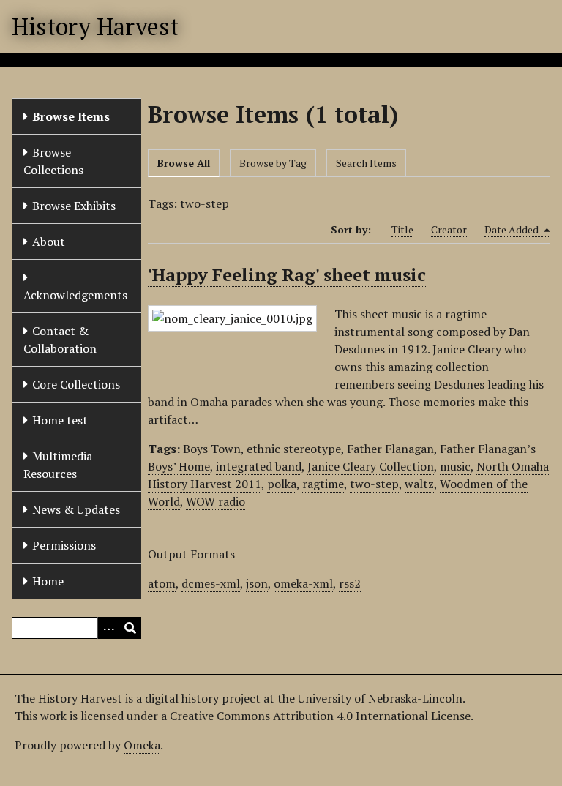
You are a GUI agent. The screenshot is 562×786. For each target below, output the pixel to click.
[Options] (108, 628)
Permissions (64, 545)
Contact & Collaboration (60, 339)
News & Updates (76, 509)
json (257, 583)
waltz (419, 484)
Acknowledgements (75, 295)
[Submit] (130, 628)
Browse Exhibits (74, 206)
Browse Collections (53, 161)
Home (48, 581)
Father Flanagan (390, 449)
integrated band (258, 466)
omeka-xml (303, 583)
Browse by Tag (273, 163)
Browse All (183, 163)
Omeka (142, 745)
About (48, 241)
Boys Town (212, 449)
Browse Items (71, 116)
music (455, 466)
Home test (60, 420)
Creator (449, 229)
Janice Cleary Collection (370, 466)
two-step (374, 484)
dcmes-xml (210, 583)
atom (162, 583)
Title (402, 229)
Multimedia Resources (57, 465)
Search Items (366, 163)
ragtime (323, 484)
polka (281, 484)
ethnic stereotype (294, 449)
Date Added (512, 229)
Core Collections (76, 384)
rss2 (350, 583)
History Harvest (95, 26)
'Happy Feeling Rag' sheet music (287, 274)
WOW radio (215, 501)
